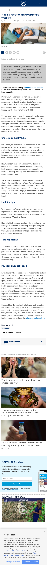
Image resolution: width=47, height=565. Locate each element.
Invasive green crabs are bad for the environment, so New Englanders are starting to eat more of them (19, 413)
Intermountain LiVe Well (33, 87)
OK (44, 531)
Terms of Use (5, 489)
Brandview (5, 10)
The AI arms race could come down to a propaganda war (20, 381)
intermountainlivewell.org (35, 318)
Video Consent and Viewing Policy (20, 554)
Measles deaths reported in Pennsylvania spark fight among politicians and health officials (21, 445)
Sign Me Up (17, 484)
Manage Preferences (13, 562)
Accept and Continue (31, 562)
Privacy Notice (14, 489)
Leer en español (40, 57)
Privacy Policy (21, 551)
